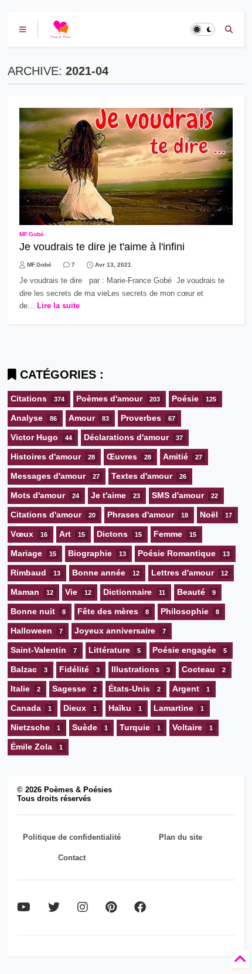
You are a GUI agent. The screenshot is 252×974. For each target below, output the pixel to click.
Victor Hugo (34, 437)
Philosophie (185, 611)
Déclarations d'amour (126, 437)
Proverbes (141, 418)
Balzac (24, 669)
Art (65, 534)
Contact (72, 857)
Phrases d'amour (140, 514)
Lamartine (173, 708)
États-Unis (129, 688)
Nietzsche (30, 727)
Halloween (31, 630)
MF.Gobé (31, 234)
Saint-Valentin (38, 650)
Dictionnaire (127, 592)
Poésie (185, 398)
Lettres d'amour (182, 572)
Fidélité (74, 669)
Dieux (74, 708)
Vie (71, 592)
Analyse (27, 418)
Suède (84, 727)
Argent (185, 688)
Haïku (119, 708)
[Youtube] (23, 907)
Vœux (22, 534)
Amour (82, 418)
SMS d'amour (178, 495)
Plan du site (180, 837)
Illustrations (135, 669)
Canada (26, 708)
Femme (168, 534)
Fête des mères (107, 611)
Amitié (175, 456)
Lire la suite (58, 305)
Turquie (135, 727)
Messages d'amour (48, 476)
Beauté (191, 592)
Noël (209, 514)
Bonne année (98, 572)
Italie (20, 688)
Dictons (112, 534)
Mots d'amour (38, 495)
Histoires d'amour (46, 456)
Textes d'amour (141, 476)
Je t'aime (108, 495)
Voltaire (187, 727)
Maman (25, 592)
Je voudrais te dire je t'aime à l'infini (102, 247)
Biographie (90, 553)
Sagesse (69, 688)
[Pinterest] (111, 907)
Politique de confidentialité (72, 837)
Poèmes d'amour (109, 398)
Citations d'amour (46, 514)
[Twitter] (54, 907)
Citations (29, 398)
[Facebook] (140, 907)
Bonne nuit (33, 611)
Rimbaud (28, 572)
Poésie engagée (184, 650)
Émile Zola (31, 746)
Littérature (109, 650)
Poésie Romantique (177, 553)
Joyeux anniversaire (114, 630)
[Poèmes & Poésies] (60, 33)
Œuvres (122, 456)
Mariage (26, 553)
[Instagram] (82, 907)
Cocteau (198, 669)
